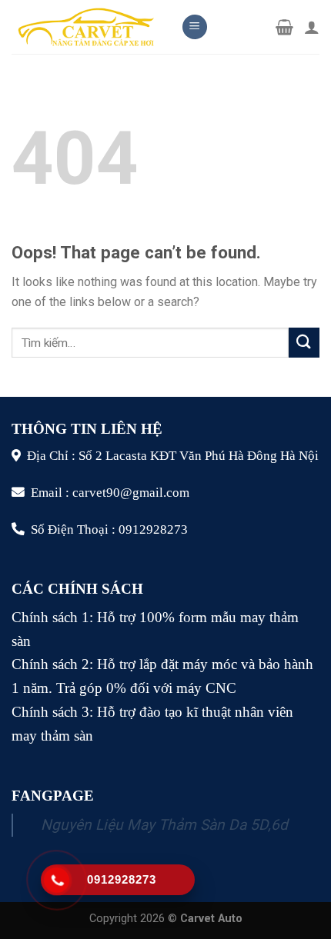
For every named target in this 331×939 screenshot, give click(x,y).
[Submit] (304, 343)
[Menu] (194, 27)
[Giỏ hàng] (284, 27)
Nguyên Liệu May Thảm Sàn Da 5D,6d (164, 825)
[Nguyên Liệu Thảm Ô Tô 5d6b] (85, 26)
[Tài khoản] (311, 27)
